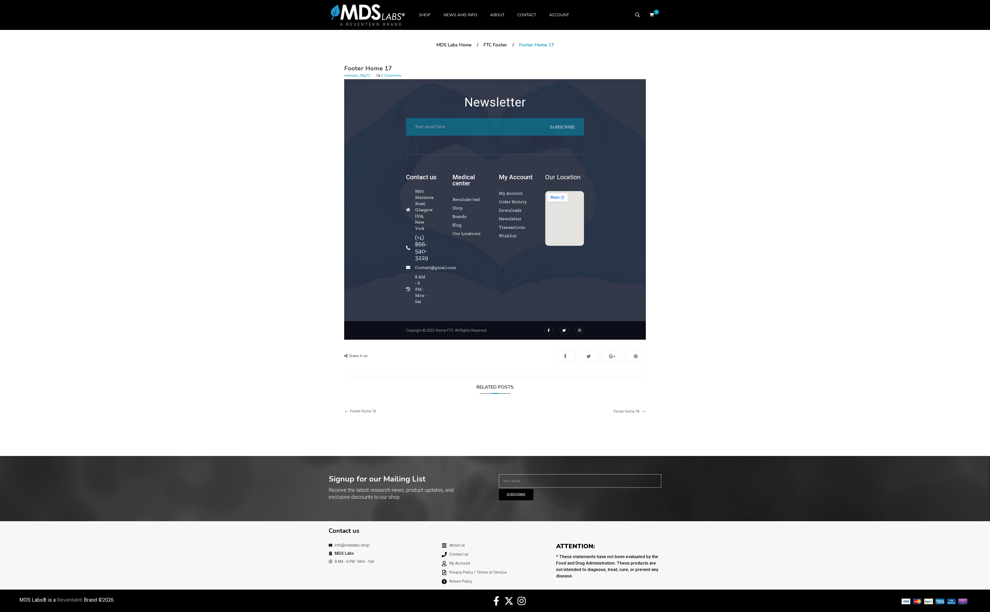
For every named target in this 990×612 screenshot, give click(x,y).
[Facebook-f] (548, 330)
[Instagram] (579, 330)
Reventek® (69, 600)
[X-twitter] (509, 601)
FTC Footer (495, 45)
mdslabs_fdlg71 (357, 75)
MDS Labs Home (454, 45)
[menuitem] (424, 15)
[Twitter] (564, 330)
